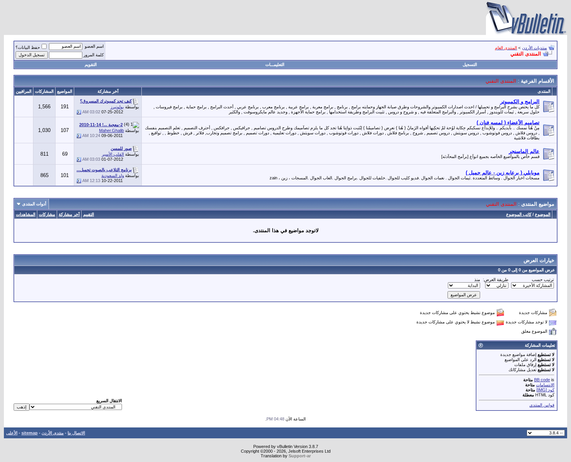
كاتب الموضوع (518, 214)
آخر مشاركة (69, 214)
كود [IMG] (545, 389)
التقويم (91, 64)
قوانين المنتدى (541, 405)
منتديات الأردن (534, 47)
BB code (542, 379)
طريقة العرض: (495, 279)
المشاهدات (25, 214)
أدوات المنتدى (34, 203)
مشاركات (47, 214)
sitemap (29, 433)
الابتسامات (545, 384)
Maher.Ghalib (111, 130)
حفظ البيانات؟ (28, 47)
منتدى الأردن (53, 433)
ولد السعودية (112, 175)
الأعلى (11, 433)
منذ (477, 279)
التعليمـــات (274, 64)
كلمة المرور (94, 54)
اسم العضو (94, 46)
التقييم (88, 214)
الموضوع (542, 214)
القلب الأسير (113, 154)
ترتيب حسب (543, 279)
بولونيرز (117, 106)
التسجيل (470, 64)
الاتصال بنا (76, 433)
